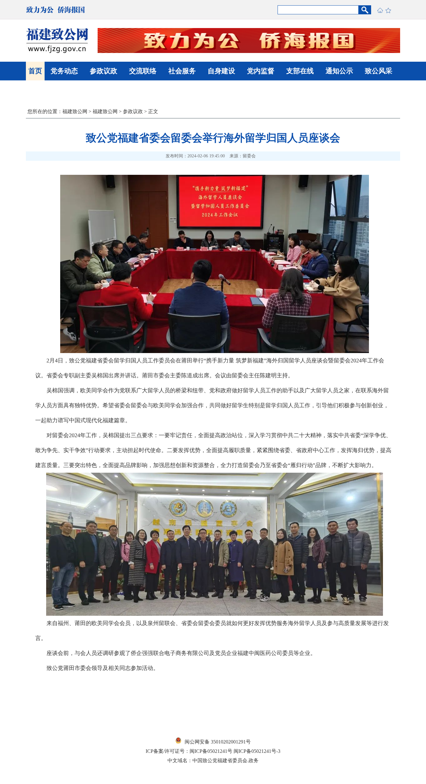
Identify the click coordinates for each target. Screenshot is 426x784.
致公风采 (378, 71)
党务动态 (64, 71)
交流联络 (143, 71)
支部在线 (300, 71)
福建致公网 (74, 111)
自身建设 (221, 71)
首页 (35, 71)
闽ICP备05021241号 (211, 751)
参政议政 (103, 71)
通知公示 (339, 71)
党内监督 (260, 71)
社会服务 (182, 71)
